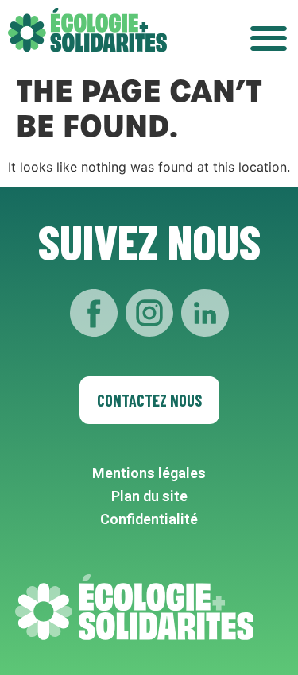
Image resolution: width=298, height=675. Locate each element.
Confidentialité (149, 519)
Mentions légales (149, 473)
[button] (268, 38)
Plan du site (149, 496)
